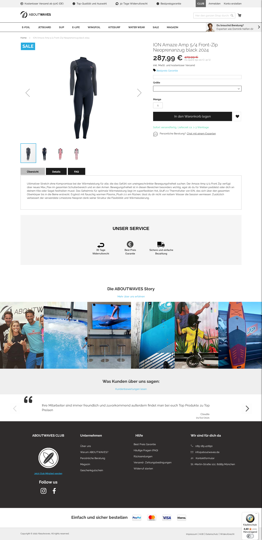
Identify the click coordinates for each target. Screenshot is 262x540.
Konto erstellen (233, 3)
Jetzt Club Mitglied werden (48, 473)
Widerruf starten (143, 468)
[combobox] (214, 15)
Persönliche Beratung (92, 458)
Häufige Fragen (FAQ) (146, 450)
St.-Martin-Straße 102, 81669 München (213, 464)
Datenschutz (212, 534)
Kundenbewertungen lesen (131, 389)
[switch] (250, 536)
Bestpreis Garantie (167, 70)
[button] (27, 92)
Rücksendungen (143, 456)
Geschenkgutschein (91, 470)
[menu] (131, 27)
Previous (15, 408)
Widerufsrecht (227, 534)
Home (23, 38)
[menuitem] (26, 27)
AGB (201, 534)
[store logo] (35, 14)
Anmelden (214, 3)
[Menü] (256, 514)
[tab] (32, 171)
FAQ (76, 171)
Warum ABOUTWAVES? (94, 452)
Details (56, 171)
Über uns (85, 446)
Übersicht (32, 171)
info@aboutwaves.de (207, 452)
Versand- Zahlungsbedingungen (152, 462)
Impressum (191, 534)
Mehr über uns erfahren (131, 296)
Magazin (85, 464)
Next (247, 408)
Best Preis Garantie (145, 444)
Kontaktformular (205, 458)
